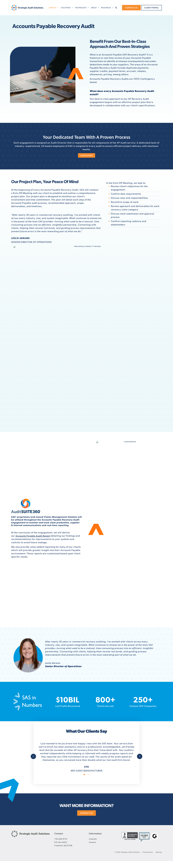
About (94, 8)
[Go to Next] (139, 753)
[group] (67, 701)
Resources (106, 8)
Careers (92, 842)
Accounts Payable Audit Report (33, 535)
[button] (116, 7)
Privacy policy (148, 852)
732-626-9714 (60, 838)
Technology (81, 8)
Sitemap (159, 852)
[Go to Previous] (33, 753)
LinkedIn (93, 838)
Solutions (66, 8)
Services (53, 8)
